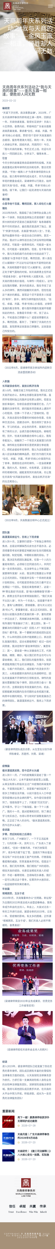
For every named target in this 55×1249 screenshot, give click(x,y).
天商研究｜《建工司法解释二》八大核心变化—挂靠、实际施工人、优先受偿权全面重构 (34, 1154)
